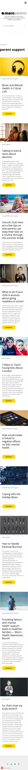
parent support (14, 79)
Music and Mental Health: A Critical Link (12, 88)
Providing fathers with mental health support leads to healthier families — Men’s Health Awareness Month (12, 629)
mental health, (6, 79)
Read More (9, 114)
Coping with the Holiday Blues (11, 495)
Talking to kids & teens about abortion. (11, 154)
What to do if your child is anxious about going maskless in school (12, 296)
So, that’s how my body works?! (12, 707)
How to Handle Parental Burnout (12, 545)
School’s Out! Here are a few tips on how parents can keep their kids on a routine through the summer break (13, 230)
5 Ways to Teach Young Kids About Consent (12, 368)
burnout (7, 560)
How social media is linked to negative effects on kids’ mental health (12, 441)
